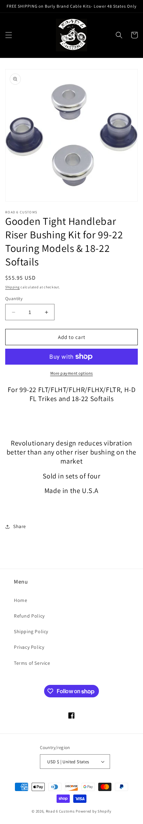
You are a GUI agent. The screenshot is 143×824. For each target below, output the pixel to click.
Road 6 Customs (60, 811)
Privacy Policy (29, 647)
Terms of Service (32, 663)
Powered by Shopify (93, 811)
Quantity (14, 298)
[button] (8, 35)
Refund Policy (29, 616)
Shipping (12, 287)
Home (20, 600)
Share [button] (19, 526)
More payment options (71, 373)
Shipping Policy (31, 631)
